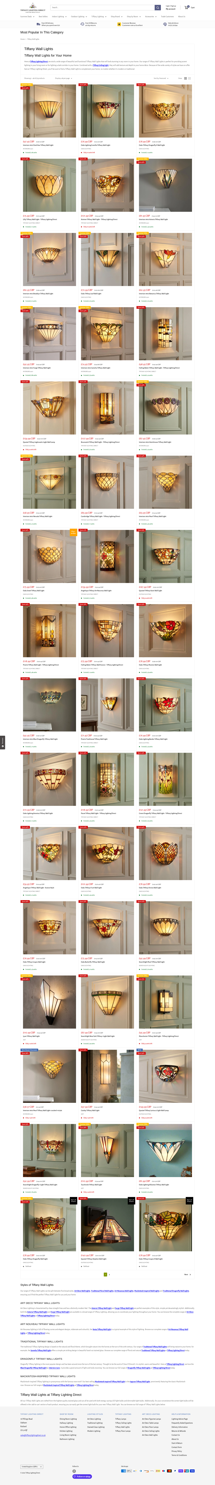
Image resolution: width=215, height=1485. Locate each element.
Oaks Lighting (86, 149)
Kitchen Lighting (66, 1431)
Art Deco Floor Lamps (150, 1427)
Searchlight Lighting (147, 965)
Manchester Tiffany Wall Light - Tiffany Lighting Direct (159, 1036)
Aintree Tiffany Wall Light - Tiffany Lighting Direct (99, 219)
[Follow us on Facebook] (74, 1471)
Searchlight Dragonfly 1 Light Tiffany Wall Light (40, 1185)
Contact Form (177, 1447)
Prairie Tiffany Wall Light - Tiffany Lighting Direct (41, 665)
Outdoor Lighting (77, 17)
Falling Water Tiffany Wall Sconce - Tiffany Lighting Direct (102, 665)
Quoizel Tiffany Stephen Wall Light (93, 1259)
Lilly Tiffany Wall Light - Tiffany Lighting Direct (40, 219)
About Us (181, 17)
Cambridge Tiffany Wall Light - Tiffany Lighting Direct (100, 516)
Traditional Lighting (95, 1423)
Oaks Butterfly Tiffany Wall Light (93, 962)
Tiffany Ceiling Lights (123, 1423)
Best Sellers (43, 17)
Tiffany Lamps (120, 1419)
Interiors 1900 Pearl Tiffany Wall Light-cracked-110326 (42, 1110)
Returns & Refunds (179, 1431)
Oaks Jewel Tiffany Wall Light (33, 591)
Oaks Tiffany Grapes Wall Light (34, 962)
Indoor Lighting (58, 17)
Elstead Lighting (29, 446)
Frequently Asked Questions (182, 1423)
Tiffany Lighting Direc (85, 1385)
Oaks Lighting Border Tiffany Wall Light (153, 739)
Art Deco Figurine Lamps (151, 1419)
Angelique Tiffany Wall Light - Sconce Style (38, 888)
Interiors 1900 (28, 149)
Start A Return (177, 1443)
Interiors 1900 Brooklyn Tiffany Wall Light (38, 294)
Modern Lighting (93, 1431)
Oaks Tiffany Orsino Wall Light (150, 888)
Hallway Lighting (66, 1423)
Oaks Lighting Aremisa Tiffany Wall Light (38, 813)
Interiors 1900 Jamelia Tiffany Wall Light (95, 368)
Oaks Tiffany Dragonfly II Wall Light (152, 145)
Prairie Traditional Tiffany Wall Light (94, 739)
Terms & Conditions (179, 1455)
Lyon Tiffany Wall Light (31, 1036)
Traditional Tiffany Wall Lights (153, 1350)
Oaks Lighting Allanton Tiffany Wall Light (154, 1185)
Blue (22, 1368)
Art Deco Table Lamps (150, 1423)
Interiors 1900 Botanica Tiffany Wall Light (154, 294)
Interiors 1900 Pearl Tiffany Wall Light (152, 516)
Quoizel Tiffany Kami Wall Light (150, 591)
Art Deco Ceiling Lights (151, 1431)
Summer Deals (26, 17)
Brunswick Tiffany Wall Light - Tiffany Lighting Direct (100, 442)
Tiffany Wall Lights (33, 39)
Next (186, 1274)
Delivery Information (180, 1427)
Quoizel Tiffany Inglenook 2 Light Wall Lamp (39, 442)
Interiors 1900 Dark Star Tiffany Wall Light (38, 145)
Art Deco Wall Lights (150, 1435)
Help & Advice (173, 24)
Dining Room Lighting (68, 1419)
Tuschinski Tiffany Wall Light (91, 1185)
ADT (24, 1040)
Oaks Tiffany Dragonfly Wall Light (35, 1259)
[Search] (158, 7)
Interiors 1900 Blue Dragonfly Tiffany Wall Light (40, 739)
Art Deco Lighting (94, 1419)
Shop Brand (115, 17)
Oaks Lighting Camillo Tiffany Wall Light (95, 145)
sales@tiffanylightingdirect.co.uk (33, 1435)
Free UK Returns (91, 24)
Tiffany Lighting (97, 17)
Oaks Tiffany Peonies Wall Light (150, 665)
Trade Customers (167, 17)
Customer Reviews (132, 24)
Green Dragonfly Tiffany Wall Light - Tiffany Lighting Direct (160, 813)
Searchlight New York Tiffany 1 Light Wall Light (98, 1036)
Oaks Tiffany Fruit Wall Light (91, 888)
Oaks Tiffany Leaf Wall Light (91, 294)
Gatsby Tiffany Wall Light (90, 1110)
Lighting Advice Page (180, 1419)
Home (22, 39)
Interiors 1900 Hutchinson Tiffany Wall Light (155, 442)
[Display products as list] (189, 78)
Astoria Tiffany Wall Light (101, 1308)
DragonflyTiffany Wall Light (35, 1368)
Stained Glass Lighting (96, 1427)
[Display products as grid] (185, 78)
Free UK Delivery (51, 24)
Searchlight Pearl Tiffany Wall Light (152, 962)
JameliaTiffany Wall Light (41, 1350)
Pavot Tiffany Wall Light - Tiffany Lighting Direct (98, 813)
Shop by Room (132, 17)
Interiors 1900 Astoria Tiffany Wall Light (153, 219)
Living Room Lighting (68, 1435)
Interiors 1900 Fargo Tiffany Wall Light (37, 368)
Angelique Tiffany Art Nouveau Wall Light (96, 591)
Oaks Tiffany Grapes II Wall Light (151, 1259)
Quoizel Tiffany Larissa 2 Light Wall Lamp (154, 1110)
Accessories (149, 17)
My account (170, 9)
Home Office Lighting (68, 1427)
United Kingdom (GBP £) (30, 1467)
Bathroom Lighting (67, 1439)
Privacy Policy (177, 1451)
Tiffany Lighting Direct (39, 62)
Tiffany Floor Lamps (123, 1431)
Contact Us (176, 1435)
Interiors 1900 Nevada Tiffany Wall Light (37, 516)
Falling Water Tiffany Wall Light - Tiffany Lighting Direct (159, 368)
